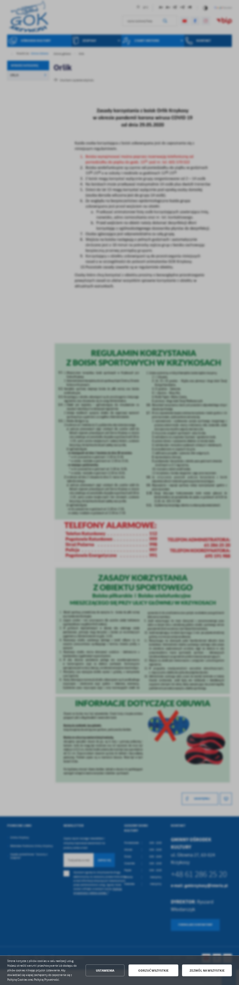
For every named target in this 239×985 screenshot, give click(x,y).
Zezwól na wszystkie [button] (207, 970)
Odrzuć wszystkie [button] (153, 970)
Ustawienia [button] (105, 970)
